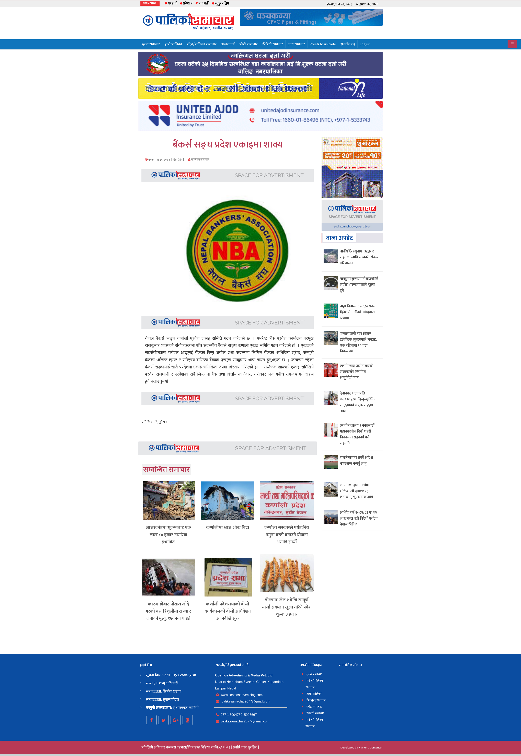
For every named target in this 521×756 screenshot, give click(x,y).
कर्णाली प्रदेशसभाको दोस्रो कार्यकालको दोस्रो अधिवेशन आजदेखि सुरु (228, 611)
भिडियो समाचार (272, 44)
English (365, 44)
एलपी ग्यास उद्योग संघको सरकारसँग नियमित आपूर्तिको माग (356, 372)
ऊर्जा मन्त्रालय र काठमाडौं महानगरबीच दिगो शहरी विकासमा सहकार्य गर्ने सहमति (357, 434)
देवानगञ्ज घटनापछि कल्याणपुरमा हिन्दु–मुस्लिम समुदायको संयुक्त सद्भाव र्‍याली (358, 402)
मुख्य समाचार (151, 44)
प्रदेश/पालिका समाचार (202, 44)
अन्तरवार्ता (228, 44)
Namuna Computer (371, 747)
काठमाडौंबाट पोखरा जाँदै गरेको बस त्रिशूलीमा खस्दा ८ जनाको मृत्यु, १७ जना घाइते (168, 611)
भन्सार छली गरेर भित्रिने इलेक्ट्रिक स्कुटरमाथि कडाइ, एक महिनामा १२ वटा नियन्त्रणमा (358, 342)
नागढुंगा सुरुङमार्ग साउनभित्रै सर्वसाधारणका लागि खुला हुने (359, 285)
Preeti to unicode (323, 44)
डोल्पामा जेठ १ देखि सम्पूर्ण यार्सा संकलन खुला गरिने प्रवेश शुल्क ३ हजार (287, 607)
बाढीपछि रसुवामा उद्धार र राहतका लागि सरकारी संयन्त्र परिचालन (359, 257)
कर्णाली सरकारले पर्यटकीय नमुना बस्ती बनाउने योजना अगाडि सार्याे (286, 535)
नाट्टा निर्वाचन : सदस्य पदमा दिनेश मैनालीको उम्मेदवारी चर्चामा (358, 312)
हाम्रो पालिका (173, 44)
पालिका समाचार (199, 159)
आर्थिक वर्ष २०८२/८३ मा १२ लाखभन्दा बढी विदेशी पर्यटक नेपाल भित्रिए (359, 519)
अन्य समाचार (296, 44)
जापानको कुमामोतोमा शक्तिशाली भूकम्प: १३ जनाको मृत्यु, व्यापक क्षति (356, 491)
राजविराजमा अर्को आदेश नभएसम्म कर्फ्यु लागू (356, 461)
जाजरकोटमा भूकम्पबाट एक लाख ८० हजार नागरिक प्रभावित (168, 535)
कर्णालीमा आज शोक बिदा (227, 527)
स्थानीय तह (347, 44)
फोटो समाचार (248, 44)
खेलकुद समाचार (316, 700)
